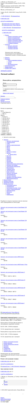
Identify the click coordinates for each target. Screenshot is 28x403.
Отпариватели (10, 186)
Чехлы (8, 147)
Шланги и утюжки (11, 151)
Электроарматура (11, 174)
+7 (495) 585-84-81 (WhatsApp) (17, 366)
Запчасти (6, 139)
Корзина (3, 96)
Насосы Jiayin (13, 154)
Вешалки (9, 157)
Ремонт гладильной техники (11, 341)
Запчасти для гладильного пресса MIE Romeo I (12, 303)
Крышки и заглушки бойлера (14, 177)
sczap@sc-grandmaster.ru (7, 374)
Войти (2, 399)
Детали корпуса (11, 170)
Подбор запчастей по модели (11, 344)
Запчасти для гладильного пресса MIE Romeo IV (13, 280)
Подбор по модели (8, 184)
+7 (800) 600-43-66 (6, 32)
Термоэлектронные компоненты (15, 163)
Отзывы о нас (7, 349)
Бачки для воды (10, 171)
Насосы (8, 153)
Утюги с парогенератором (13, 189)
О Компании (7, 348)
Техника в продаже (8, 181)
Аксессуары (10, 162)
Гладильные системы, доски (14, 188)
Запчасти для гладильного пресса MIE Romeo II (13, 295)
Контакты (6, 347)
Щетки (8, 146)
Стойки (8, 150)
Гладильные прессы (12, 185)
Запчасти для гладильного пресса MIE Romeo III (13, 287)
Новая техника (7, 179)
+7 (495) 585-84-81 (5, 16)
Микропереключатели (12, 178)
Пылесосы (9, 192)
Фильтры (9, 161)
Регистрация (7, 399)
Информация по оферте (17, 393)
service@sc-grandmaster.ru (7, 21)
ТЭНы (8, 143)
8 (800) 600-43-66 (5, 18)
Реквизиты (3, 395)
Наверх (2, 397)
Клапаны (9, 158)
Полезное (6, 345)
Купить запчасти (8, 343)
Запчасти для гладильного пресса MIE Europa (12, 256)
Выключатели (10, 167)
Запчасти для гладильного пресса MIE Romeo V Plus (14, 264)
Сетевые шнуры (11, 142)
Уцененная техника (9, 182)
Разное (8, 149)
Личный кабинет (8, 351)
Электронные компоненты (13, 166)
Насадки (9, 155)
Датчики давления (11, 175)
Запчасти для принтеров (13, 141)
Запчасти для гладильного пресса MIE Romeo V (13, 272)
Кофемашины (10, 194)
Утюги (8, 193)
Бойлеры (9, 159)
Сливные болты (11, 169)
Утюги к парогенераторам (13, 145)
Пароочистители (11, 190)
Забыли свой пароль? (8, 93)
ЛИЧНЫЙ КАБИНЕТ (6, 70)
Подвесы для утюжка (12, 165)
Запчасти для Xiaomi (12, 173)
